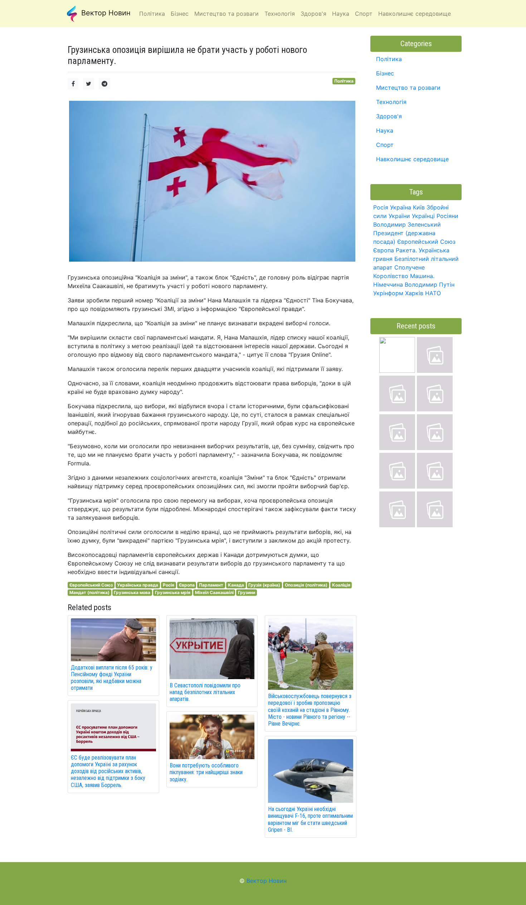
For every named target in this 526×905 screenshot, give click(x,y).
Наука (384, 130)
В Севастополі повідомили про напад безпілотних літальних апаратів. (205, 692)
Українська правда (137, 585)
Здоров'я (389, 116)
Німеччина (388, 284)
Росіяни (447, 215)
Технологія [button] (279, 13)
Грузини (246, 592)
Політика (344, 81)
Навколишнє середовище (412, 159)
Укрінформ (388, 293)
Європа (187, 585)
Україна (400, 207)
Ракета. (406, 250)
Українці (423, 215)
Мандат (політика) (89, 592)
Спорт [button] (363, 13)
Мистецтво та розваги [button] (226, 13)
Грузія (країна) (264, 585)
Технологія (391, 101)
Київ (419, 207)
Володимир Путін (429, 284)
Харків (414, 293)
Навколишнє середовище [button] (414, 13)
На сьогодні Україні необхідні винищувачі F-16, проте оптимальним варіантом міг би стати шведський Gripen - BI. (310, 819)
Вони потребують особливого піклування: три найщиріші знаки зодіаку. (206, 772)
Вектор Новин (105, 13)
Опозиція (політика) (306, 585)
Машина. (422, 276)
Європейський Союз (91, 585)
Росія (168, 585)
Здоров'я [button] (313, 13)
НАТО (433, 293)
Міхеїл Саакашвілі (214, 592)
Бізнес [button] (180, 13)
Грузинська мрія (172, 592)
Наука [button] (340, 13)
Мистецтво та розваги (408, 87)
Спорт (385, 144)
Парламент (211, 585)
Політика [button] (152, 13)
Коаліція (341, 585)
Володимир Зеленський (407, 224)
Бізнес (385, 73)
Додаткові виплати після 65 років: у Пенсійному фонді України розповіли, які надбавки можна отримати (111, 678)
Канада (236, 585)
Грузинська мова (132, 592)
